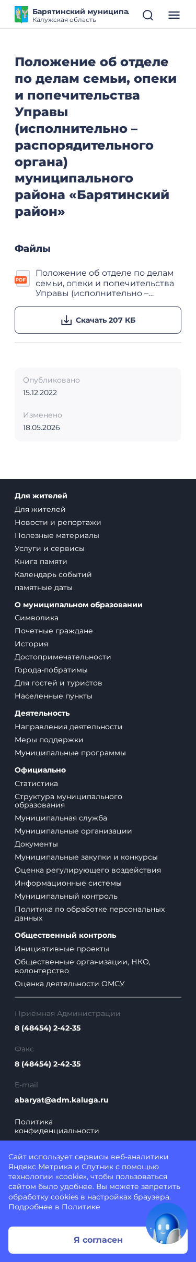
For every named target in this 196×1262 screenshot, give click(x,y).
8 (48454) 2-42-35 (47, 1028)
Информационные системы (68, 883)
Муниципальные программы (70, 752)
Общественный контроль (65, 935)
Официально (40, 770)
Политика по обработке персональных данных (90, 913)
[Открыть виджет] (167, 1223)
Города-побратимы (51, 670)
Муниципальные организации (73, 831)
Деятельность (42, 713)
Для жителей (41, 496)
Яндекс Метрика (40, 1166)
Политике (81, 1206)
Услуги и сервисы (50, 548)
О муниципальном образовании (79, 605)
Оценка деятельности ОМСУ (70, 983)
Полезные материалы (57, 535)
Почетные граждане (54, 630)
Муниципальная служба (61, 818)
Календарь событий (53, 574)
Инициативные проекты (62, 948)
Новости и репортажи (58, 522)
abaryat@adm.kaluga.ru (62, 1100)
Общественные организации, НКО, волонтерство (83, 966)
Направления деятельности (69, 726)
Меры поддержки (49, 739)
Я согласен (98, 1240)
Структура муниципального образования (68, 801)
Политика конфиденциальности (57, 1126)
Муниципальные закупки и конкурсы (86, 857)
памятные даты (44, 587)
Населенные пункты (54, 696)
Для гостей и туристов (58, 683)
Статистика (36, 783)
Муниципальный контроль (66, 896)
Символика (37, 617)
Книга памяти (41, 561)
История (31, 643)
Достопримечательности (63, 656)
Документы (36, 844)
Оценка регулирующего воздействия (88, 870)
